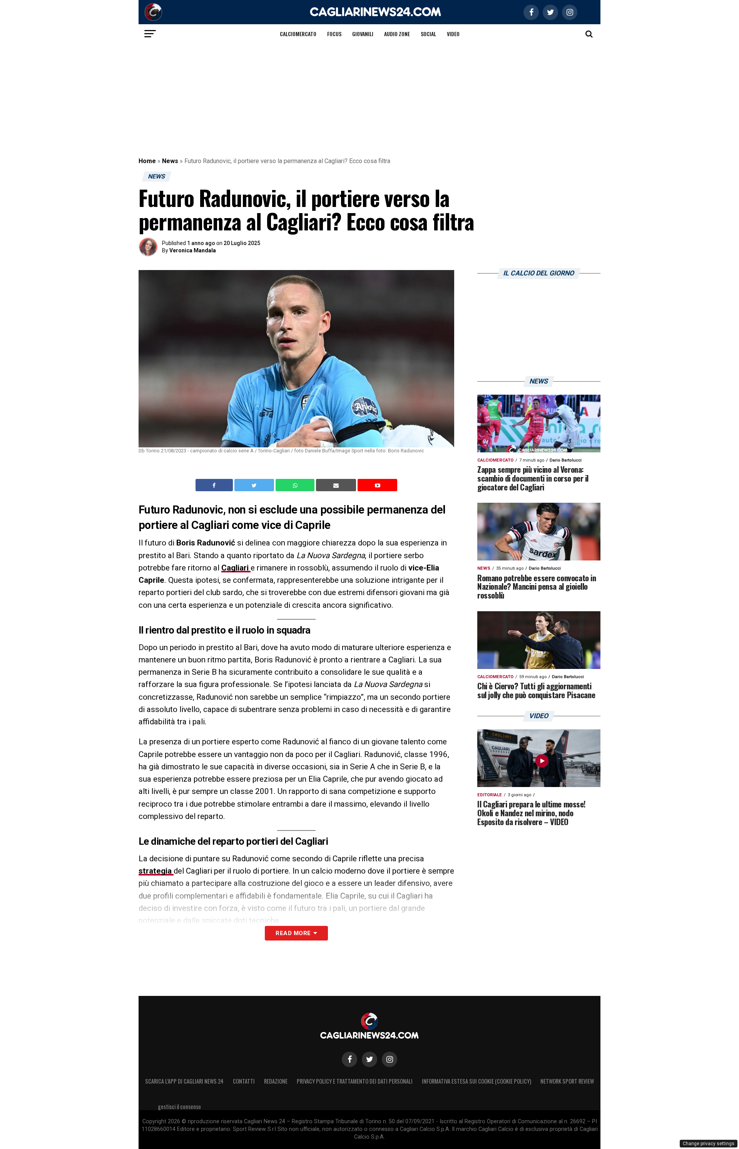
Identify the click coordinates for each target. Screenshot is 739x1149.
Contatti (244, 1081)
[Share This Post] (296, 485)
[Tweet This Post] (255, 485)
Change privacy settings (708, 1143)
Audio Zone (397, 34)
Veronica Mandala (192, 250)
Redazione (276, 1081)
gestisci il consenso (179, 1106)
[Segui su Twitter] (369, 1059)
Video (453, 34)
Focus (334, 34)
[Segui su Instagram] (389, 1059)
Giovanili (362, 34)
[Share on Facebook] (215, 485)
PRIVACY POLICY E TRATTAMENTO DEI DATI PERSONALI (355, 1081)
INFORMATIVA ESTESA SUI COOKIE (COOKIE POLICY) (476, 1081)
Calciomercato (298, 34)
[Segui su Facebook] (349, 1059)
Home (147, 161)
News (170, 161)
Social (428, 34)
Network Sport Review (567, 1081)
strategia (156, 871)
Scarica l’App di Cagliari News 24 (184, 1081)
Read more (293, 933)
